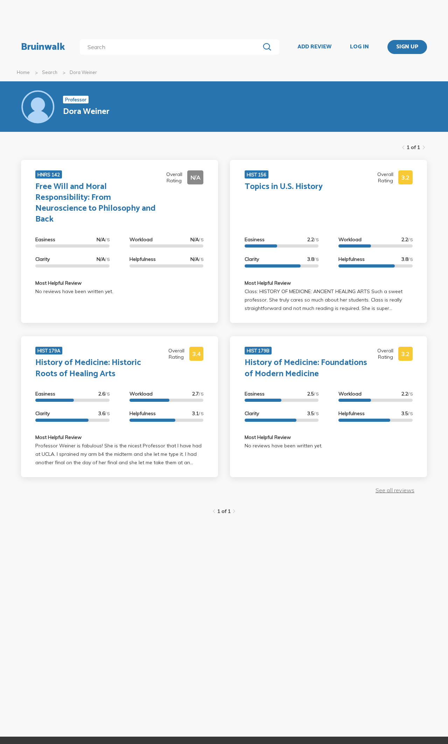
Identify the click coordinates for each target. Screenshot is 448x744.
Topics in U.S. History (284, 187)
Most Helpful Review (58, 283)
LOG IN (359, 47)
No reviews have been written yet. (74, 291)
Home (23, 72)
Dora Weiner (83, 72)
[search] (171, 47)
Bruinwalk (43, 47)
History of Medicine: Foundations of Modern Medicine (306, 368)
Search (49, 72)
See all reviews (395, 490)
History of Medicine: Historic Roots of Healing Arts (88, 368)
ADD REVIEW (314, 47)
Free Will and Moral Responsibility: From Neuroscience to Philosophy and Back (95, 203)
